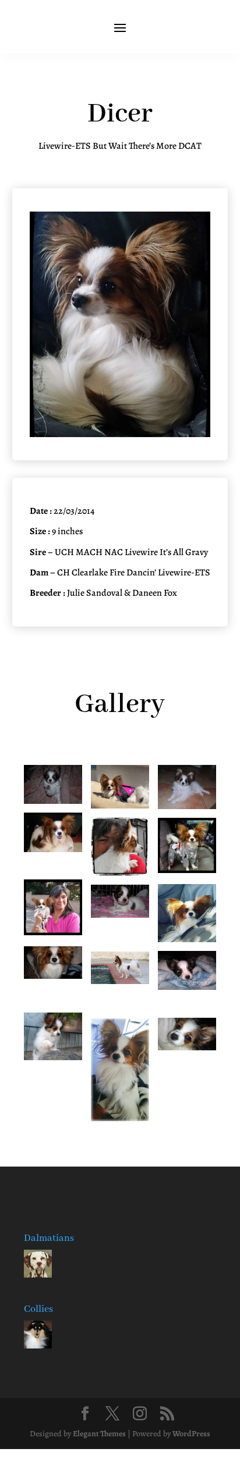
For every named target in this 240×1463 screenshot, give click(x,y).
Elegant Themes (99, 1433)
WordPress (191, 1433)
